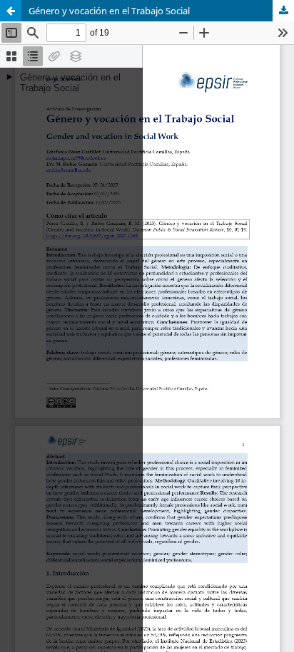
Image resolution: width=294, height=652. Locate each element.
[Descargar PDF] (283, 10)
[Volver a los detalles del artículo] (10, 10)
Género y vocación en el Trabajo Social (109, 10)
